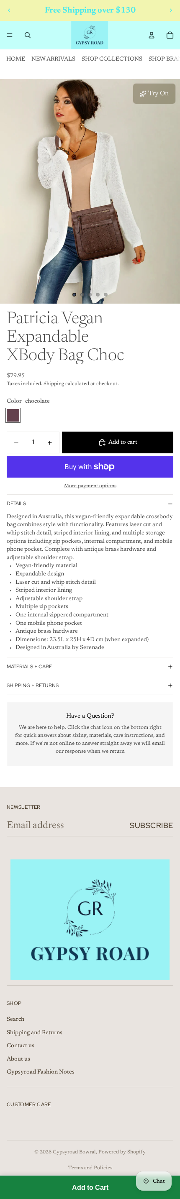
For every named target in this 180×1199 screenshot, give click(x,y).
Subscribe (151, 825)
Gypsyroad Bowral (74, 1152)
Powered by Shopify (122, 1152)
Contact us (20, 1046)
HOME (15, 59)
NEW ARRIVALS (53, 59)
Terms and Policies (90, 1168)
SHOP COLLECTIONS (112, 59)
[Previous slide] (9, 10)
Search (15, 1020)
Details (16, 503)
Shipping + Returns (33, 685)
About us (18, 1059)
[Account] (151, 35)
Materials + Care (29, 666)
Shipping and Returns (34, 1033)
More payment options (90, 485)
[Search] (27, 35)
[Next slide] (171, 10)
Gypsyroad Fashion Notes (41, 1072)
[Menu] (9, 35)
